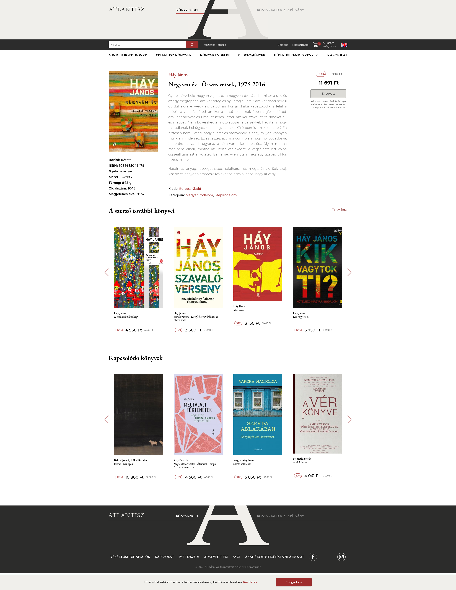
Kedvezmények (252, 55)
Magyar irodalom (199, 195)
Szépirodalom (226, 195)
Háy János (178, 74)
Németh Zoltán (302, 458)
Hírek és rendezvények (296, 55)
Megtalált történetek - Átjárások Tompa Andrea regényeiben (195, 465)
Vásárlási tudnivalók (130, 557)
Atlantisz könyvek (173, 55)
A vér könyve (300, 462)
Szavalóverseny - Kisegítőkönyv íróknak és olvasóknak (196, 318)
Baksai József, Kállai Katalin (130, 460)
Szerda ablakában (242, 464)
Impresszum (189, 557)
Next (349, 272)
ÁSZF (236, 557)
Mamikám (238, 310)
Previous (106, 272)
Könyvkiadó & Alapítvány (280, 10)
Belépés (283, 44)
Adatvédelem (216, 557)
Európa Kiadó (190, 189)
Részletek (250, 582)
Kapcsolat (337, 55)
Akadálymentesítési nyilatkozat (274, 557)
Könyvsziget (187, 10)
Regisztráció (300, 44)
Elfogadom (294, 582)
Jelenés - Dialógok (123, 464)
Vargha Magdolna (243, 460)
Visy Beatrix (181, 460)
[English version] (344, 45)
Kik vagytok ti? (301, 316)
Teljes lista (339, 209)
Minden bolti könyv (128, 55)
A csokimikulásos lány (126, 316)
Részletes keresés (214, 44)
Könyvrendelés (214, 55)
